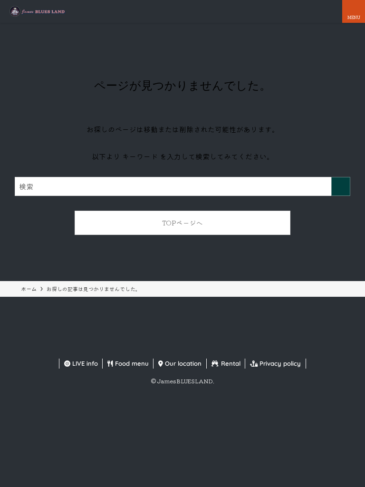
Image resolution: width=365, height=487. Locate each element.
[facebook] (159, 346)
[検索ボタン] (330, 11)
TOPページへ (182, 222)
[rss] (205, 346)
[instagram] (182, 346)
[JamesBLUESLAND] (37, 11)
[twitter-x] (171, 346)
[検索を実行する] (340, 186)
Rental (229, 363)
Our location (182, 363)
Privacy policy (279, 363)
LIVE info (84, 363)
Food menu (131, 363)
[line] (194, 346)
